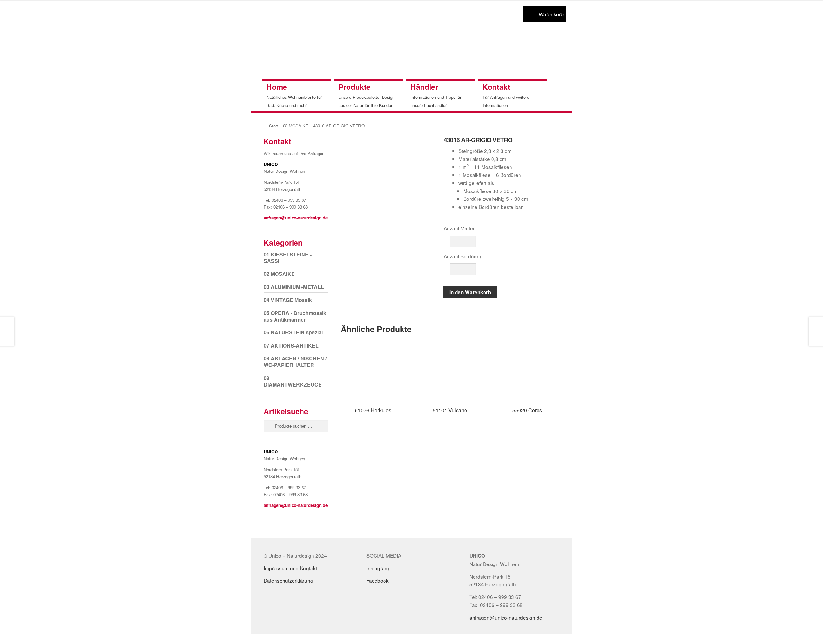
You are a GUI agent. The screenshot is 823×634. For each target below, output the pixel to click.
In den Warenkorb (470, 292)
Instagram (377, 568)
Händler (424, 86)
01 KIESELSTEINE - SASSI (288, 258)
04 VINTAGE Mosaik (288, 299)
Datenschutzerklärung (288, 580)
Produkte (355, 86)
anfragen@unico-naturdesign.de (296, 218)
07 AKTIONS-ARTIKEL (291, 345)
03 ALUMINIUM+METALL (294, 287)
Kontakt (496, 86)
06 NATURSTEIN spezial (293, 332)
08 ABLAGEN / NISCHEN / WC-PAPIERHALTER (295, 361)
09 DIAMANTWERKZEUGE (293, 381)
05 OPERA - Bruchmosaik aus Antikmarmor (295, 316)
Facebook (377, 580)
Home (277, 86)
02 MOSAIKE (295, 126)
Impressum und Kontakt (290, 568)
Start (273, 126)
